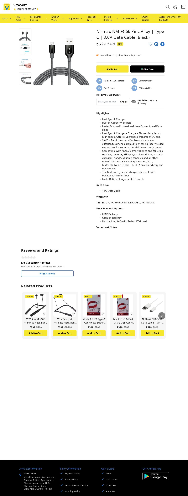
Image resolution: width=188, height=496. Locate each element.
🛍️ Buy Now (147, 69)
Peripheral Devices (35, 18)
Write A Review (47, 273)
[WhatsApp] (156, 44)
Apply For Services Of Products (170, 18)
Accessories (128, 18)
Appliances (74, 18)
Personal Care (91, 18)
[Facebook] (162, 44)
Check (123, 101)
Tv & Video (18, 18)
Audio (5, 18)
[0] (183, 7)
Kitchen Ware (55, 18)
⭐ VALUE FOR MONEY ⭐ (26, 9)
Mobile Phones (108, 18)
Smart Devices (145, 18)
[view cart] (183, 7)
